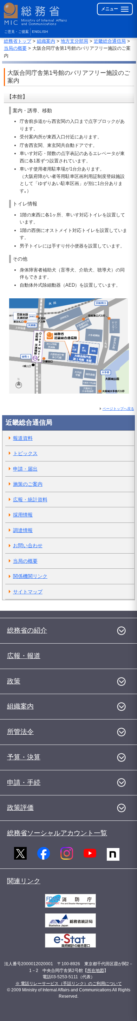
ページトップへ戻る (118, 409)
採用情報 (23, 515)
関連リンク (23, 881)
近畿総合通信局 (110, 41)
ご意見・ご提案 (16, 32)
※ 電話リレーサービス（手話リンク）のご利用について (68, 983)
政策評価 (20, 807)
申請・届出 (25, 469)
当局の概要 (15, 48)
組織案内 (46, 41)
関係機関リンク (30, 576)
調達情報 (23, 530)
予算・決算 (23, 757)
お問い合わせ (28, 545)
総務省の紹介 (27, 630)
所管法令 (20, 731)
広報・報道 (23, 655)
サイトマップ (28, 592)
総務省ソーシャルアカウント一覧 (57, 833)
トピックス (25, 453)
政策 (13, 681)
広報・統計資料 (30, 499)
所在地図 (95, 970)
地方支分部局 (74, 41)
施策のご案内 (28, 484)
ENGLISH (40, 32)
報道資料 (23, 438)
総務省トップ (17, 41)
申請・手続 (23, 782)
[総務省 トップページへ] (36, 14)
